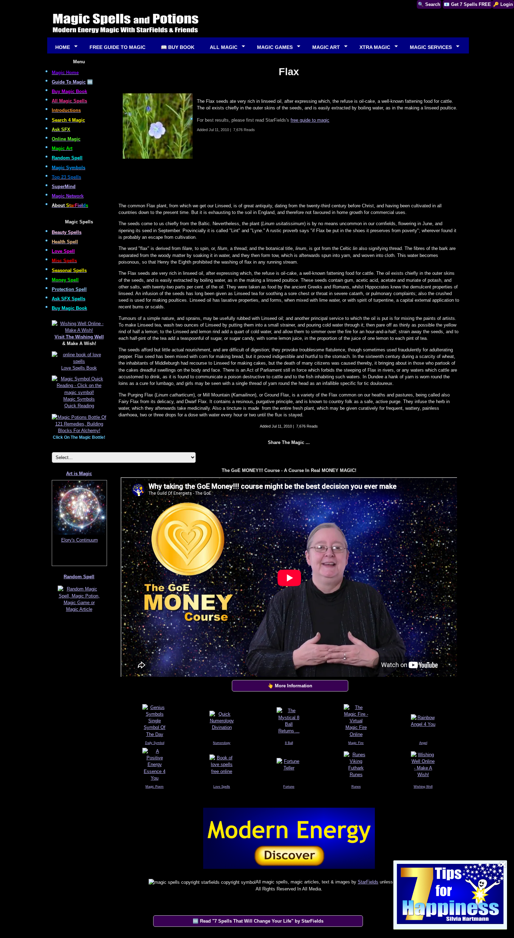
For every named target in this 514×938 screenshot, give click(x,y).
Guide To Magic (69, 82)
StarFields (368, 882)
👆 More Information (289, 685)
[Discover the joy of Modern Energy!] (288, 870)
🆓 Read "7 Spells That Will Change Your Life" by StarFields (258, 921)
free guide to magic (310, 120)
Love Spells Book (79, 368)
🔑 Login (503, 4)
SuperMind (64, 186)
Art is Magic (79, 473)
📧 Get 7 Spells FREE (467, 4)
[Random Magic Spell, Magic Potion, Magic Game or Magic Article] (79, 612)
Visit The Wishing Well (79, 336)
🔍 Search (429, 4)
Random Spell (79, 576)
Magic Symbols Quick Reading (79, 402)
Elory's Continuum (79, 540)
